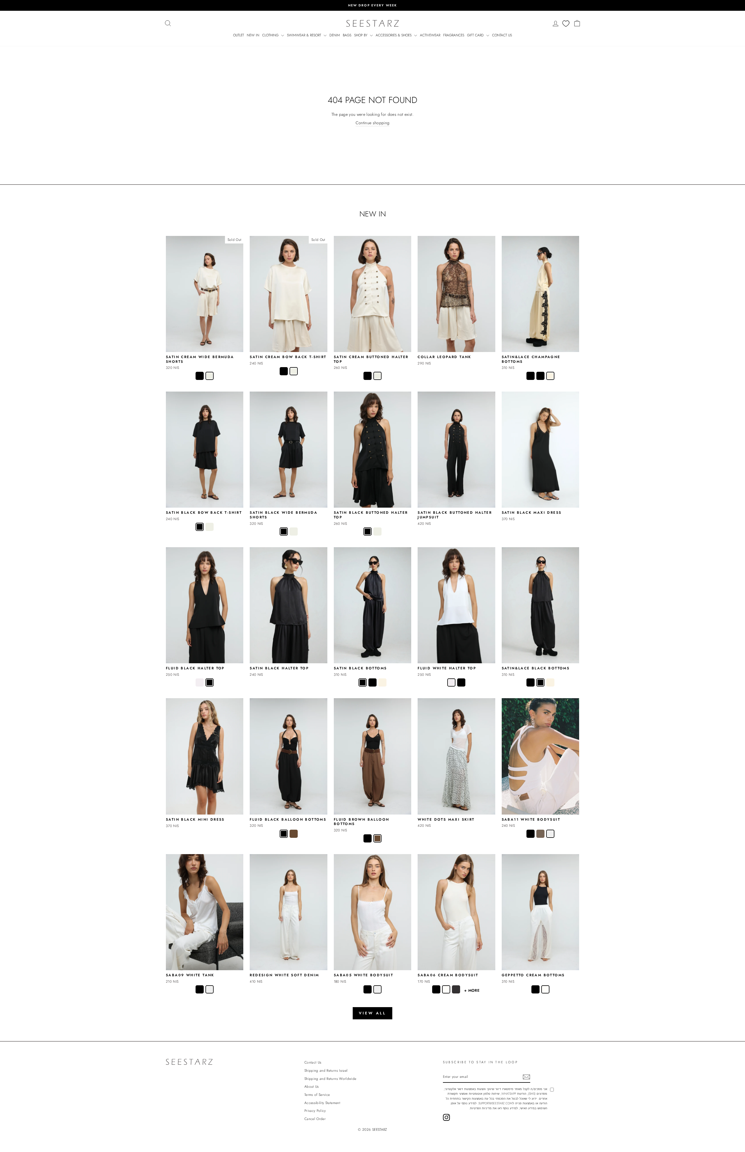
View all (372, 1013)
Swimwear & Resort (304, 35)
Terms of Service (317, 1094)
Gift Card (476, 35)
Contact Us (502, 35)
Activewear (430, 35)
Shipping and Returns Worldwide (330, 1078)
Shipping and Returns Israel (325, 1070)
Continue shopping (373, 123)
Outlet (238, 35)
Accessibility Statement (322, 1102)
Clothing (271, 35)
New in (253, 35)
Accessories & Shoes (394, 35)
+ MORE (472, 990)
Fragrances (453, 35)
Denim (334, 35)
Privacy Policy (315, 1110)
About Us (311, 1086)
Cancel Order (315, 1118)
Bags (347, 35)
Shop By (361, 35)
